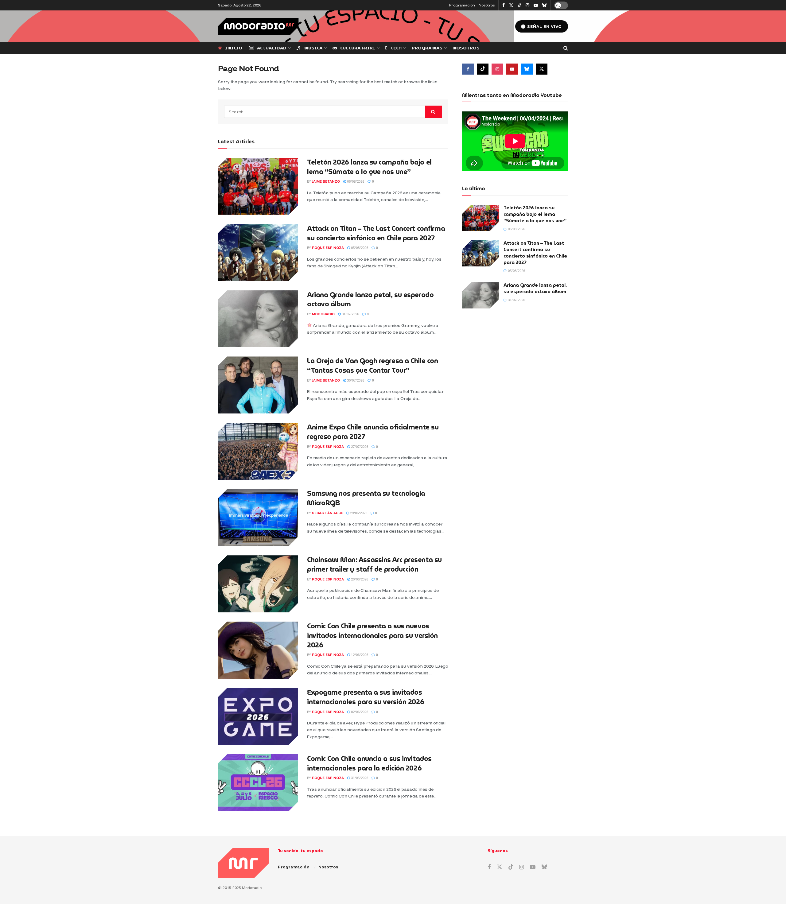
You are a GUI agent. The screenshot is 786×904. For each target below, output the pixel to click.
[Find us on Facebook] (503, 5)
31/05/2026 (359, 778)
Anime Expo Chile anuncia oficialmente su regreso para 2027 (372, 432)
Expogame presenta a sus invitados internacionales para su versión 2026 (365, 697)
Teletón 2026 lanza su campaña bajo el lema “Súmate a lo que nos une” (369, 167)
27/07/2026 (359, 446)
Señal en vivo (544, 26)
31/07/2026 (350, 314)
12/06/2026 (359, 655)
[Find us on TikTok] (519, 5)
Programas (427, 48)
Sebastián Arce (327, 513)
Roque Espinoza (328, 248)
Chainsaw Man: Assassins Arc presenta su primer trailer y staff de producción (374, 564)
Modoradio (323, 314)
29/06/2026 (358, 513)
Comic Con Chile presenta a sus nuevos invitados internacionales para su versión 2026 (372, 635)
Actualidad (271, 48)
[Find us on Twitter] (511, 5)
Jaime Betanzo (326, 181)
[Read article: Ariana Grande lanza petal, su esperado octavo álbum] (258, 318)
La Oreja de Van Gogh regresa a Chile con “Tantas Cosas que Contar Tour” (372, 365)
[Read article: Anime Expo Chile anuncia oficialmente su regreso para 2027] (258, 451)
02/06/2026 (359, 712)
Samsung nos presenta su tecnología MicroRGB (366, 498)
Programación (462, 5)
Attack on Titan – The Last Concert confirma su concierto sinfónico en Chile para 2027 (376, 233)
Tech (396, 48)
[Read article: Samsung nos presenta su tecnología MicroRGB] (258, 517)
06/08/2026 (355, 181)
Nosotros (487, 5)
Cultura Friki (357, 48)
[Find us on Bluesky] (544, 5)
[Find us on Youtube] (536, 5)
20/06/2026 (359, 579)
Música (312, 48)
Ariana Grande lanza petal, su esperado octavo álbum (370, 299)
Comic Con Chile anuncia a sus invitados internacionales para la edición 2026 (369, 763)
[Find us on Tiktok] (482, 69)
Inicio (233, 48)
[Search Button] (565, 48)
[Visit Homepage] (258, 26)
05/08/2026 (359, 248)
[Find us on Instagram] (527, 5)
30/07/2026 (355, 380)
